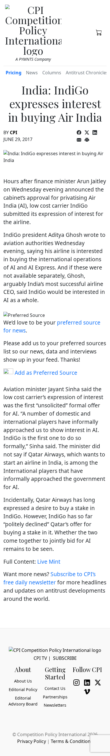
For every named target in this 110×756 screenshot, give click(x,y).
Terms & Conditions (72, 741)
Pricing (13, 73)
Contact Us (55, 688)
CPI (13, 132)
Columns (51, 73)
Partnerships (55, 697)
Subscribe (65, 658)
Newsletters (55, 705)
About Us (23, 681)
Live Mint (48, 561)
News (32, 73)
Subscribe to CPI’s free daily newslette (49, 578)
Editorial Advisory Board (23, 701)
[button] (99, 32)
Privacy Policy (31, 741)
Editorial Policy (23, 689)
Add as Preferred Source (45, 372)
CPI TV (40, 658)
